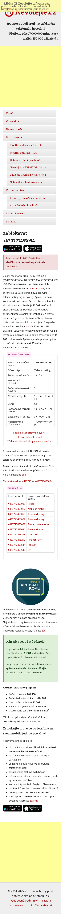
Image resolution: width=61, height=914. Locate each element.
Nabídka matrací (37, 509)
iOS (42, 288)
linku (27, 322)
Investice (33, 534)
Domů (9, 113)
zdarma (34, 800)
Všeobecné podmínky (24, 900)
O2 (29, 550)
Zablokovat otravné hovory (30, 432)
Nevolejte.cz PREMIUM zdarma (28, 167)
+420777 (26, 481)
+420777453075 (16, 514)
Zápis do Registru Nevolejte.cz (28, 174)
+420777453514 (16, 544)
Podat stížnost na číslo (30, 437)
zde (27, 326)
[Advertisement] (30, 76)
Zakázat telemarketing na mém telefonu (30, 441)
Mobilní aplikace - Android (26, 145)
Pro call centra (15, 190)
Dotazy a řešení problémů (25, 160)
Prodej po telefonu (38, 524)
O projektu (12, 121)
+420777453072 (16, 509)
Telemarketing (36, 514)
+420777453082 (16, 519)
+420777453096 (16, 529)
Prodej (31, 503)
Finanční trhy (35, 539)
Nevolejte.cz (35, 12)
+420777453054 (43, 481)
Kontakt (11, 221)
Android (33, 288)
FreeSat (32, 544)
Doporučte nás (15, 213)
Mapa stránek (11, 481)
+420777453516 (16, 550)
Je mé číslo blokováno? (23, 205)
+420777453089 (16, 524)
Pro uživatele (14, 137)
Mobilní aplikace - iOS (23, 152)
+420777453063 (16, 503)
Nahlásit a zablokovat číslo (26, 182)
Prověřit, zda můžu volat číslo (27, 198)
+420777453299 (16, 539)
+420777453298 (16, 534)
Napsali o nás (14, 129)
